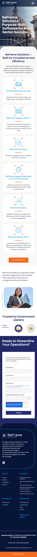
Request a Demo (24, 516)
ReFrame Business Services (25, 478)
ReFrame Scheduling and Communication (27, 488)
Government (6, 502)
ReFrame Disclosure (26, 485)
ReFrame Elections (25, 491)
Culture (4, 477)
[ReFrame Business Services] (18, 90)
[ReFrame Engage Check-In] (18, 119)
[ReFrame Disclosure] (18, 148)
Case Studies (24, 505)
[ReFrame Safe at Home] (18, 238)
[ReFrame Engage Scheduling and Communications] (18, 178)
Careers (4, 485)
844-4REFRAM (21, 537)
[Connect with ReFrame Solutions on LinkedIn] (3, 462)
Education (5, 505)
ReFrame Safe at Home (26, 494)
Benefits (4, 480)
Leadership (5, 482)
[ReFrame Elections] (18, 208)
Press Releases (24, 502)
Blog (21, 507)
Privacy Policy (12, 543)
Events (22, 509)
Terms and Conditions (22, 543)
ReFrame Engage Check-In (27, 482)
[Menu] (33, 3)
